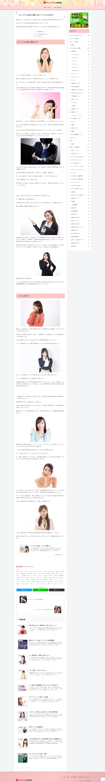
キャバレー (81, 57)
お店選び (80, 51)
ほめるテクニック (80, 153)
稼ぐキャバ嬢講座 (79, 147)
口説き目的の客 (80, 86)
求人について (80, 99)
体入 (25, 566)
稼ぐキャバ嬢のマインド (80, 239)
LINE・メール (80, 150)
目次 (39, 31)
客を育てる (80, 214)
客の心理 (80, 208)
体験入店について (80, 83)
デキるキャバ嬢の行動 (80, 179)
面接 (81, 105)
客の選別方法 (80, 211)
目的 (80, 144)
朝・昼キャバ (81, 70)
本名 (29, 566)
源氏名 (33, 566)
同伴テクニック (80, 198)
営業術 (80, 201)
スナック (81, 64)
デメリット (80, 73)
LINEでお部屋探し (74, 777)
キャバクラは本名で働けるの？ (41, 34)
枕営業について (81, 96)
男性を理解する (80, 236)
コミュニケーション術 (80, 166)
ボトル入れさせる (80, 185)
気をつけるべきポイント (80, 93)
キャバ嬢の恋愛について (79, 134)
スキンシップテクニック (80, 169)
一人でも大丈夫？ (38, 36)
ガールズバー (81, 54)
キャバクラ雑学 (20, 566)
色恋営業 (81, 204)
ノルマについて (80, 77)
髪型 (80, 131)
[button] (56, 590)
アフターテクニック (80, 160)
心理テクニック (80, 220)
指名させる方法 (80, 223)
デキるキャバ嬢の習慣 (80, 176)
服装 (80, 124)
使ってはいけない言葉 (80, 195)
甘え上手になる (80, 233)
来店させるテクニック (80, 227)
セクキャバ (81, 67)
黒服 (80, 45)
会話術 (80, 192)
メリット (80, 80)
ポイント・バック (81, 115)
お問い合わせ (87, 777)
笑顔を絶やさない (80, 243)
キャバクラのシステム (79, 35)
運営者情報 (81, 777)
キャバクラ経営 (79, 38)
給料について (80, 112)
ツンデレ (80, 172)
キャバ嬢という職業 (79, 48)
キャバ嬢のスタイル (79, 118)
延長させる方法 (80, 217)
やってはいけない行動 (80, 156)
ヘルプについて (80, 182)
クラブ (81, 61)
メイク (80, 121)
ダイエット (79, 137)
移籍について (80, 108)
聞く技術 (80, 246)
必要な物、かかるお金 (80, 89)
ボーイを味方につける (80, 188)
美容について (80, 128)
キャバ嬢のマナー (80, 163)
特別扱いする (80, 230)
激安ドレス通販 (66, 777)
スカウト (81, 102)
